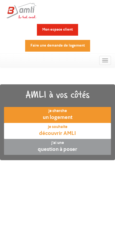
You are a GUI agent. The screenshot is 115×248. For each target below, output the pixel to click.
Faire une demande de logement (57, 46)
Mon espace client (57, 30)
